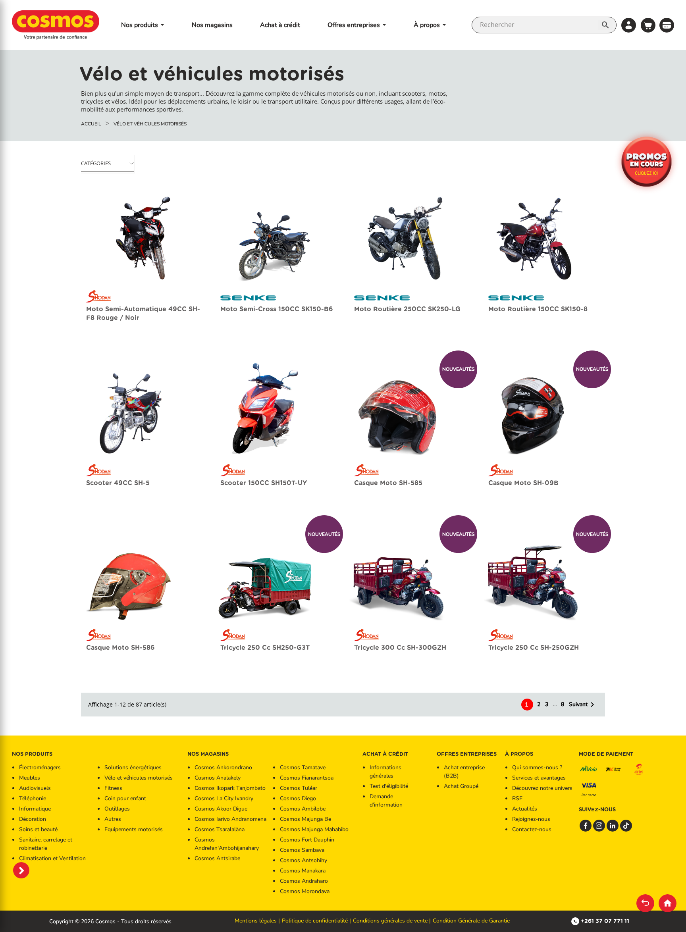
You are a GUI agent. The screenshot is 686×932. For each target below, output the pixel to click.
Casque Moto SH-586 (120, 647)
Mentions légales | (257, 920)
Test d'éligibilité (389, 786)
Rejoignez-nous (531, 819)
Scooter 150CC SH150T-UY (263, 483)
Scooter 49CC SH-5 (118, 483)
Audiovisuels (35, 788)
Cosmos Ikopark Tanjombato (230, 788)
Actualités (524, 809)
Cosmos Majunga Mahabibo (314, 829)
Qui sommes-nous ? (537, 767)
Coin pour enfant (125, 798)
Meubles (29, 778)
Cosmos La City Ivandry (224, 798)
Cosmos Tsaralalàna (220, 829)
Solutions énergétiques (133, 767)
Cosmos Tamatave (303, 767)
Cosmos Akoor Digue (221, 809)
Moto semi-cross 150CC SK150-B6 (276, 309)
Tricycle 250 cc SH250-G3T (265, 647)
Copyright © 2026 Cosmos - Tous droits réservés (110, 921)
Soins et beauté (38, 829)
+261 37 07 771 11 (605, 921)
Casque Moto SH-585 (388, 483)
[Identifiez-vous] (628, 25)
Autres (112, 819)
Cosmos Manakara (303, 870)
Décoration (32, 819)
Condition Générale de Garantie (471, 920)
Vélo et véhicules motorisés (138, 778)
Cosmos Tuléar (298, 788)
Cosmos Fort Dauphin (307, 839)
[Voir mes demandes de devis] (666, 24)
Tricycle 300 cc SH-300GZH (400, 647)
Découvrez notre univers (542, 788)
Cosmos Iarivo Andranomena (230, 819)
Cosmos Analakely (218, 778)
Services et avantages (539, 778)
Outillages (117, 809)
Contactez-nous (531, 829)
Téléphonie (32, 798)
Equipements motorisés (133, 829)
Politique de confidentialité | (316, 920)
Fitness (113, 788)
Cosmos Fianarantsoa (306, 778)
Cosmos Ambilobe (303, 809)
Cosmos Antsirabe (217, 858)
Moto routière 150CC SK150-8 (538, 309)
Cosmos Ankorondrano (223, 767)
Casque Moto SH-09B (523, 483)
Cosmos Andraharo (304, 881)
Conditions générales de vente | (392, 920)
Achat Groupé (461, 786)
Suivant (583, 704)
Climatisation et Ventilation (52, 858)
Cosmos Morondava (305, 891)
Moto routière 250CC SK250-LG (407, 309)
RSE (517, 798)
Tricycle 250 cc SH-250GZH (533, 647)
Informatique (35, 809)
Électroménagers (40, 767)
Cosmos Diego (298, 798)
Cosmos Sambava (302, 850)
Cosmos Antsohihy (303, 860)
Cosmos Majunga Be (305, 819)
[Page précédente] (645, 903)
